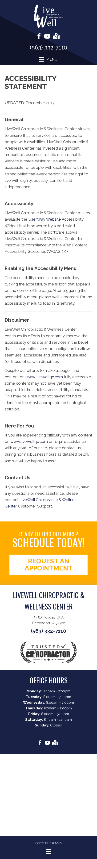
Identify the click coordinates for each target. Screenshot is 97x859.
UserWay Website (44, 219)
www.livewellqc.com (44, 376)
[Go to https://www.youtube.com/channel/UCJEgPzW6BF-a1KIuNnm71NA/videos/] (47, 37)
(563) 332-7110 (48, 47)
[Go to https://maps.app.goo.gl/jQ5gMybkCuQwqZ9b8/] (56, 36)
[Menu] (48, 851)
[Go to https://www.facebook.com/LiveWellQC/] (39, 37)
